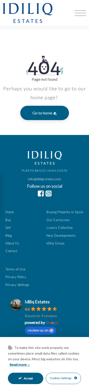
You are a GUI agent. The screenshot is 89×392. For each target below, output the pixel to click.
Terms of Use (15, 269)
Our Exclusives (58, 220)
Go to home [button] (42, 112)
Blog (8, 235)
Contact (11, 251)
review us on (38, 330)
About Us (12, 243)
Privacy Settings (17, 285)
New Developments (61, 235)
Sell (8, 228)
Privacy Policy (15, 277)
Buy (8, 220)
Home (9, 212)
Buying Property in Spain (65, 212)
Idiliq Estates (37, 301)
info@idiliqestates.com (44, 179)
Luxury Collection (59, 228)
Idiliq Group (55, 243)
